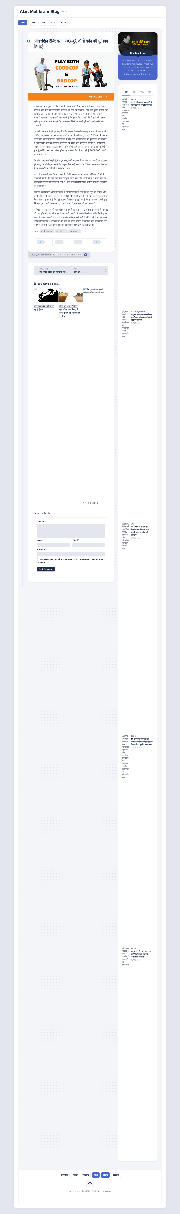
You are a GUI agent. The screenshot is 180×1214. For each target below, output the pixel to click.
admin (48, 254)
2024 (42, 22)
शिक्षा (79, 255)
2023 (32, 22)
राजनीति (64, 1175)
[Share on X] (43, 242)
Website (41, 549)
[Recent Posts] (126, 92)
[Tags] (149, 92)
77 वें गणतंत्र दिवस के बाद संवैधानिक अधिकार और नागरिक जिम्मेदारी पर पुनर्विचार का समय (141, 742)
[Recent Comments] (142, 92)
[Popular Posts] (134, 92)
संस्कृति (86, 1175)
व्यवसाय (116, 1175)
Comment (42, 521)
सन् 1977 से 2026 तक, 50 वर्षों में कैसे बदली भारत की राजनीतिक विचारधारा (141, 954)
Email (75, 540)
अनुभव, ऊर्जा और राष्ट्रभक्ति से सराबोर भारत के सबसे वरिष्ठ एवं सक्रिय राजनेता (141, 317)
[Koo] (153, 11)
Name (40, 540)
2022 (22, 22)
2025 (53, 22)
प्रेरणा (73, 255)
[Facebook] (158, 11)
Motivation (74, 231)
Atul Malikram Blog (39, 11)
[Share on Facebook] (61, 242)
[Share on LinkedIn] (99, 242)
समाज (75, 1175)
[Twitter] (147, 11)
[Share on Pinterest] (80, 242)
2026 (63, 22)
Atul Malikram (47, 231)
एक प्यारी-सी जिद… (91, 502)
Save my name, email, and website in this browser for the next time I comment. (70, 561)
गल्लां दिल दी (64, 255)
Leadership (61, 231)
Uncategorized (138, 311)
